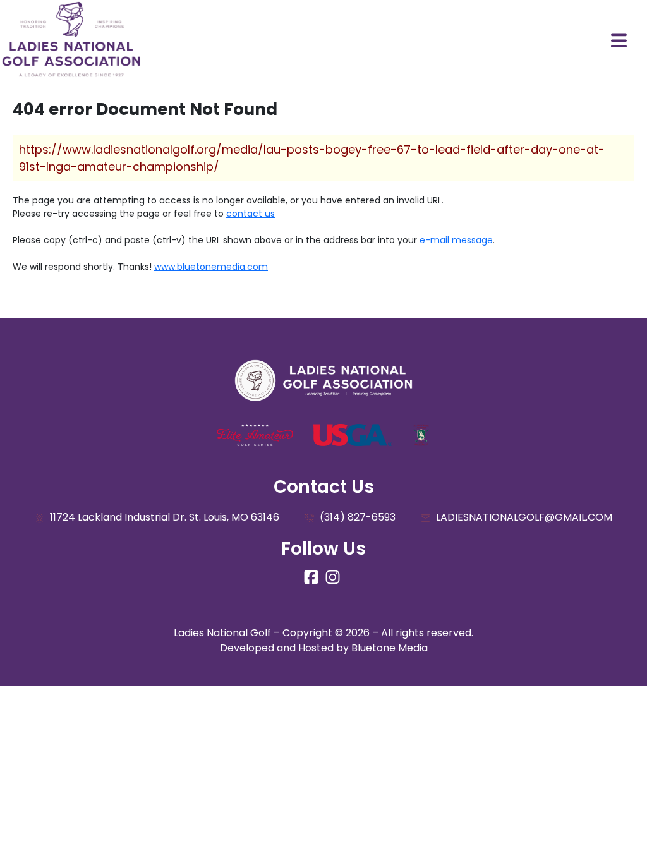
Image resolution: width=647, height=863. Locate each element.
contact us (250, 213)
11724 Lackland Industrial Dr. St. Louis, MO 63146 (163, 517)
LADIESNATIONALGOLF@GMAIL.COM (522, 517)
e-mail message (456, 240)
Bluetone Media (389, 648)
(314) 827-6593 (356, 517)
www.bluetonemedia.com (211, 266)
